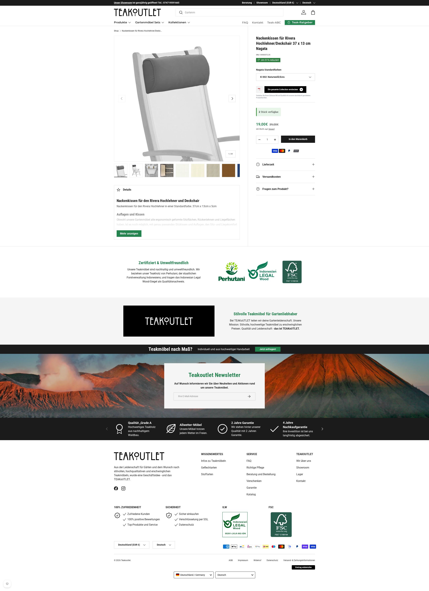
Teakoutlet (126, 560)
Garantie (252, 487)
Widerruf (257, 560)
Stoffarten (207, 474)
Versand (271, 129)
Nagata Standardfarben (268, 69)
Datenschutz (272, 560)
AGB (231, 560)
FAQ (245, 22)
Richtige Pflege (255, 467)
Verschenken (254, 481)
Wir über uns (303, 460)
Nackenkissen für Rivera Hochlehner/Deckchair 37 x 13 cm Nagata (142, 31)
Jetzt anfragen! (268, 349)
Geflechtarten (209, 467)
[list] (177, 98)
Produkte (120, 22)
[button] (313, 12)
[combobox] (229, 12)
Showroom (262, 2)
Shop (116, 31)
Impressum (243, 560)
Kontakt (257, 22)
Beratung (247, 2)
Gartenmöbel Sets (147, 22)
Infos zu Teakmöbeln (213, 460)
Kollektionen (177, 22)
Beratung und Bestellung (261, 474)
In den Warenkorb (298, 139)
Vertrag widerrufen (303, 567)
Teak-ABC (274, 22)
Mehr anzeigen (129, 233)
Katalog (251, 494)
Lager (299, 474)
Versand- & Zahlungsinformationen (299, 560)
